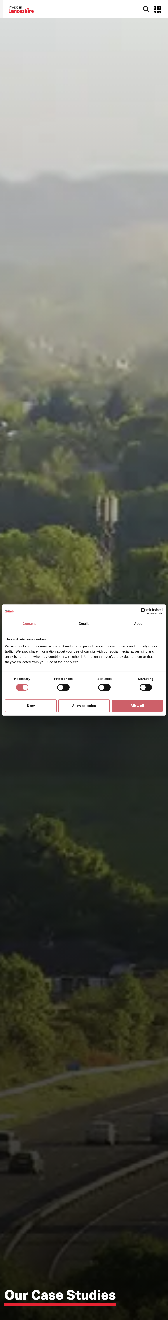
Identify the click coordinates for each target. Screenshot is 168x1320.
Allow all (137, 705)
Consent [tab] (29, 623)
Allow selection (84, 705)
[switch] (63, 687)
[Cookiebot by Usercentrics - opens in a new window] (144, 611)
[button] (158, 9)
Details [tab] (84, 623)
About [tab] (139, 623)
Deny (31, 705)
